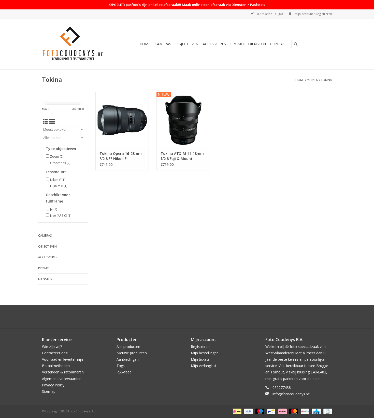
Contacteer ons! (55, 352)
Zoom (56, 156)
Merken (312, 80)
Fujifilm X (58, 186)
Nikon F (57, 180)
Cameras (163, 44)
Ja (53, 209)
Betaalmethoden (56, 365)
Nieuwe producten (132, 352)
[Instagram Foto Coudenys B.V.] (192, 317)
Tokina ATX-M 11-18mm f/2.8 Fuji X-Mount (182, 156)
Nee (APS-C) (60, 215)
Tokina (326, 80)
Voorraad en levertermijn (62, 359)
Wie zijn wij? (52, 346)
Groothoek (60, 163)
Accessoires (214, 44)
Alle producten (128, 346)
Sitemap (48, 391)
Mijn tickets (200, 359)
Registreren (200, 346)
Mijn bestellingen (205, 352)
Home (145, 44)
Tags (121, 365)
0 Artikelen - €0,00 (269, 14)
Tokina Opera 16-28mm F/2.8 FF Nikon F (120, 156)
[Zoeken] (295, 44)
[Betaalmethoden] (236, 411)
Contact (278, 44)
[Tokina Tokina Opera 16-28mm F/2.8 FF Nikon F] (122, 120)
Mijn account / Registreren (313, 14)
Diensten (257, 44)
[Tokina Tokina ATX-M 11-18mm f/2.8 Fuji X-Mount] (183, 120)
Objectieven (187, 44)
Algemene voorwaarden (61, 378)
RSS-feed (124, 372)
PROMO (237, 44)
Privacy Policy (53, 385)
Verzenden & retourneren (63, 372)
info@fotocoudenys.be (291, 394)
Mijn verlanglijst (204, 365)
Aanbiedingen (128, 359)
